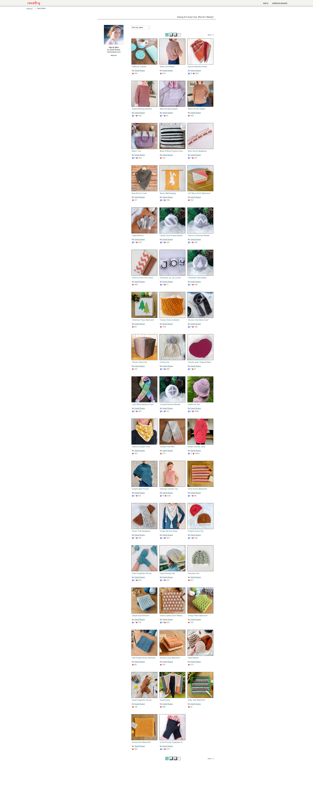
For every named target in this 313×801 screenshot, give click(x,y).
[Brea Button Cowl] (144, 178)
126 (135, 707)
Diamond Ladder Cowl (141, 447)
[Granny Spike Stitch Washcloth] (172, 600)
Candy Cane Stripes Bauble (171, 235)
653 (139, 580)
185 (135, 453)
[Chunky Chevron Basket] (172, 305)
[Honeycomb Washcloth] (144, 727)
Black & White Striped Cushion (172, 151)
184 (135, 73)
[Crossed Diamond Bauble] (172, 389)
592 (140, 158)
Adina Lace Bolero (167, 66)
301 (191, 580)
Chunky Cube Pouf (139, 362)
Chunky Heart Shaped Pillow (199, 362)
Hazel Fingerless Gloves (142, 700)
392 (139, 538)
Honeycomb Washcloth (141, 742)
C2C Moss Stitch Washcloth (199, 193)
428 (192, 116)
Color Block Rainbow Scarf (143, 404)
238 (195, 284)
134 (163, 158)
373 (191, 665)
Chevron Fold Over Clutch (142, 278)
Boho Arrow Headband (197, 151)
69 (135, 327)
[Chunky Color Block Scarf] (200, 305)
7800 (197, 453)
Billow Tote (136, 151)
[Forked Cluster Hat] (200, 516)
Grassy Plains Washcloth (198, 615)
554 (139, 116)
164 (167, 242)
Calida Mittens (138, 235)
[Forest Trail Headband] (144, 516)
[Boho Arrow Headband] (200, 136)
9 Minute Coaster (139, 66)
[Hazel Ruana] (172, 685)
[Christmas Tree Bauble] (200, 263)
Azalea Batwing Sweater (142, 109)
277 (164, 453)
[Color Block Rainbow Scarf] (144, 389)
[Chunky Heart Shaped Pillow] (200, 347)
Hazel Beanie (193, 658)
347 (139, 411)
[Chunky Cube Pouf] (144, 347)
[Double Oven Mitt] (172, 432)
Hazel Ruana (165, 700)
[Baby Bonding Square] (172, 94)
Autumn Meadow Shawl (197, 66)
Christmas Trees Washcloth (143, 320)
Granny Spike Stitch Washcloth (172, 615)
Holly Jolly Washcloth (196, 700)
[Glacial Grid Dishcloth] (144, 600)
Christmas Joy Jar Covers (170, 278)
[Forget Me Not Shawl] (172, 516)
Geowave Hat (193, 573)
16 (191, 73)
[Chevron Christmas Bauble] (200, 220)
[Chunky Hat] (172, 347)
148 (195, 327)
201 (195, 158)
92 (167, 116)
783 (140, 242)
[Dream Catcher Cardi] (200, 432)
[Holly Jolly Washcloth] (200, 685)
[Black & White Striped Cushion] (172, 136)
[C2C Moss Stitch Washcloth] (200, 178)
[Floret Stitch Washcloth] (200, 474)
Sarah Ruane (139, 70)
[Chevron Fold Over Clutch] (144, 263)
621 (139, 496)
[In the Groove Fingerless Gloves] (172, 727)
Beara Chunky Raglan (196, 109)
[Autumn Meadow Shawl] (200, 52)
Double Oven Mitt (167, 447)
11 (191, 453)
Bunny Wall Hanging (168, 193)
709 (168, 200)
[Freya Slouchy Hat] (172, 558)
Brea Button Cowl (139, 193)
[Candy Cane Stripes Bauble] (172, 220)
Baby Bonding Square (169, 109)
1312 (164, 327)
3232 (169, 496)
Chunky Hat (164, 362)
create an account (279, 3)
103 (191, 200)
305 (168, 538)
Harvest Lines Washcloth (170, 658)
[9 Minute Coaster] (144, 52)
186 (195, 242)
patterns (29, 8)
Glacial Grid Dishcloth (140, 615)
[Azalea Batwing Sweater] (144, 94)
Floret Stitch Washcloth (197, 489)
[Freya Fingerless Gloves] (144, 558)
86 (135, 665)
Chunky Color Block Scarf (198, 320)
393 (135, 749)
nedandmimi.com (114, 52)
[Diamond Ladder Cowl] (144, 432)
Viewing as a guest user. (195, 17)
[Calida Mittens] (144, 220)
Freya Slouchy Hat (167, 573)
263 (167, 622)
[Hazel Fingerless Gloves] (144, 685)
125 (191, 622)
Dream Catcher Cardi (196, 447)
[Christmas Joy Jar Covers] (172, 263)
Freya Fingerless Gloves (142, 573)
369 (164, 707)
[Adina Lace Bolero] (172, 52)
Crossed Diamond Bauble (170, 404)
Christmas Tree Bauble (197, 278)
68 (195, 496)
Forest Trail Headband (141, 531)
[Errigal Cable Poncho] (144, 474)
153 (139, 622)
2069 (196, 411)
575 (168, 749)
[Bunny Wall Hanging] (172, 178)
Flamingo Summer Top (169, 489)
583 (196, 73)
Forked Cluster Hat (195, 531)
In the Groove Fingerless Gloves (172, 742)
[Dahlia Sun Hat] (200, 389)
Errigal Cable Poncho (140, 489)
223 (167, 580)
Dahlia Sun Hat (194, 404)
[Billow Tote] (144, 136)
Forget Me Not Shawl (168, 531)
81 (195, 369)
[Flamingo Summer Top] (172, 474)
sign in (265, 3)
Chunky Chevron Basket (169, 320)
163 (135, 369)
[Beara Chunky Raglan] (200, 94)
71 (167, 284)
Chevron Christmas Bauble (198, 235)
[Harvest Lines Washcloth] (172, 643)
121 (135, 200)
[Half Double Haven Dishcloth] (144, 643)
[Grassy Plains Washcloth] (200, 600)
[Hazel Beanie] (200, 643)
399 (136, 284)
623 (163, 73)
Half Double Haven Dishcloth (143, 658)
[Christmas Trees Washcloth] (144, 305)
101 (167, 411)
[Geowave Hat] (200, 558)
